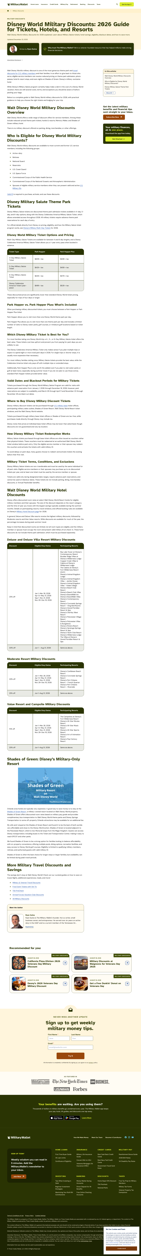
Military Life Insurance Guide (84, 1155)
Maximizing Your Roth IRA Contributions (64, 1193)
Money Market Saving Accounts (84, 1182)
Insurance (44, 4)
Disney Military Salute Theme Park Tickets (117, 88)
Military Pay (64, 4)
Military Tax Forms (125, 1187)
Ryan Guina (32, 49)
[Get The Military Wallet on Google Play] (72, 1118)
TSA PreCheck (18, 891)
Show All (109, 93)
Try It (70, 1056)
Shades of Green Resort (16, 811)
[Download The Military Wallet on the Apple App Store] (56, 1118)
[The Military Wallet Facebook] (126, 1137)
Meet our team (97, 1137)
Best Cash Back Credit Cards (105, 1155)
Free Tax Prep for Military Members (127, 1182)
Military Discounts (16, 19)
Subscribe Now (112, 117)
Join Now (17, 1176)
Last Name (75, 1034)
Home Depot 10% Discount (107, 1181)
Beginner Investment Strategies (62, 1188)
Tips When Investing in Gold (63, 1182)
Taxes (98, 4)
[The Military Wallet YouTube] (132, 1137)
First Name (53, 1034)
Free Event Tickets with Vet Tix (25, 887)
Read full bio (30, 927)
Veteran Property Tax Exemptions (126, 1191)
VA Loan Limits (60, 1158)
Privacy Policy (29, 1215)
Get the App (126, 4)
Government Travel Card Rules (106, 1167)
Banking (82, 4)
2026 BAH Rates (124, 1158)
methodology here (86, 1241)
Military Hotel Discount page (28, 511)
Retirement (74, 4)
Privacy (91, 1062)
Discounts (91, 4)
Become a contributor (113, 1137)
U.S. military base (61, 406)
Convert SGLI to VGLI (84, 1160)
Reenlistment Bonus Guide (128, 1154)
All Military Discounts (21, 899)
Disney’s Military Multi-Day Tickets (36, 228)
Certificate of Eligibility (63, 1161)
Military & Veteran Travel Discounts (26, 883)
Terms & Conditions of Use (15, 1215)
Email (51, 1043)
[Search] (117, 4)
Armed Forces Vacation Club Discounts (28, 895)
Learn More (86, 1118)
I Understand (121, 1248)
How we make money (81, 1137)
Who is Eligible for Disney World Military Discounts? (116, 82)
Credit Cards (54, 4)
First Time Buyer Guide (63, 1154)
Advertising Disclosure (14, 60)
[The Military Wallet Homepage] (17, 4)
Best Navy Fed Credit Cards (105, 1161)
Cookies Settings (40, 1215)
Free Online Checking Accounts (84, 1193)
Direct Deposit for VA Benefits (84, 1188)
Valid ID (10, 194)
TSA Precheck (102, 1184)
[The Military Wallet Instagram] (129, 1137)
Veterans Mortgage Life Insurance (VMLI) (85, 1165)
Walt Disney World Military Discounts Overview (118, 77)
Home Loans (35, 4)
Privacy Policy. (126, 1244)
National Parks (103, 1188)
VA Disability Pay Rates (127, 1161)
